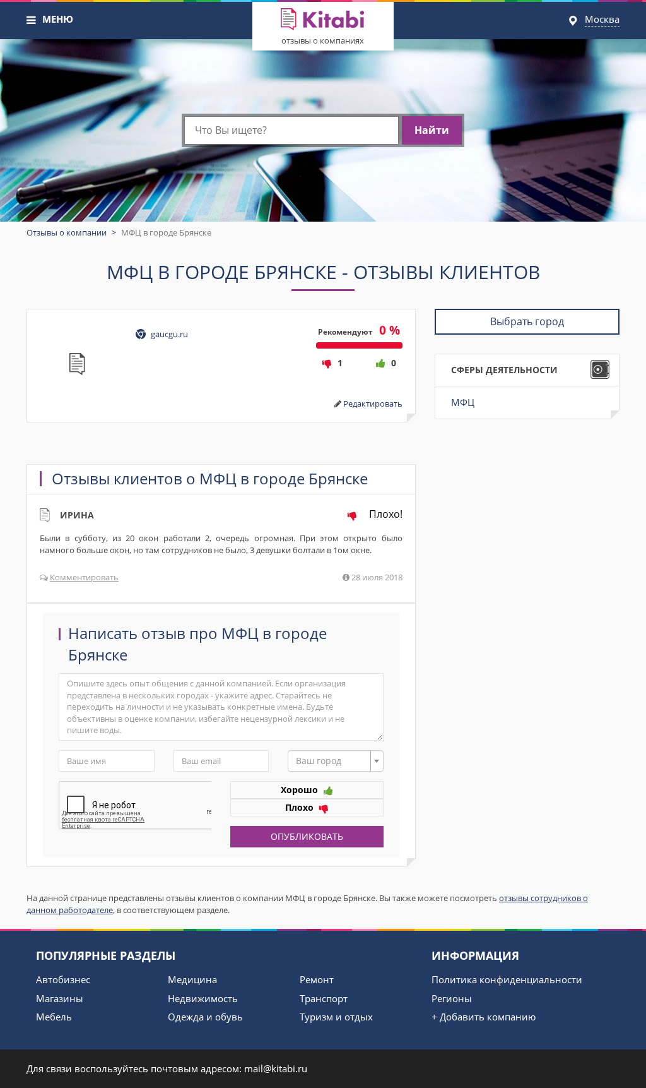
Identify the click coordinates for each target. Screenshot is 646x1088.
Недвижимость (203, 998)
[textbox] (332, 761)
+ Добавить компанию (484, 1016)
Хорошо (300, 790)
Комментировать (84, 577)
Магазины (59, 998)
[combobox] (336, 761)
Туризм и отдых (336, 1016)
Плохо (300, 807)
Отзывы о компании (66, 232)
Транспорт (324, 998)
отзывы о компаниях (322, 40)
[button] (31, 20)
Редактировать (372, 403)
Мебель (54, 1016)
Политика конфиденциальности (507, 979)
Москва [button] (602, 19)
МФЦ (462, 402)
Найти (431, 130)
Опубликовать (307, 836)
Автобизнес (63, 979)
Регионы (452, 998)
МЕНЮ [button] (57, 19)
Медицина (192, 979)
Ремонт (317, 979)
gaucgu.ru (169, 334)
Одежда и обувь (205, 1016)
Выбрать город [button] (527, 321)
